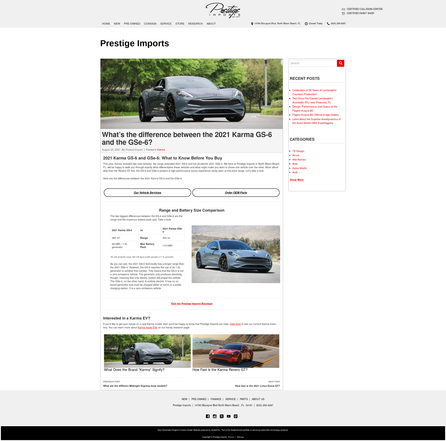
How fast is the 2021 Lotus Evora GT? (257, 383)
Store (179, 23)
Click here (235, 324)
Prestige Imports (134, 43)
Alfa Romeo (299, 159)
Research (195, 23)
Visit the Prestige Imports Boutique (192, 303)
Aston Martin (299, 168)
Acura (295, 155)
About (211, 23)
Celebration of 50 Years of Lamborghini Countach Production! (314, 92)
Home (106, 23)
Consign (150, 23)
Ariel (294, 163)
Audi (294, 172)
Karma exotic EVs (147, 327)
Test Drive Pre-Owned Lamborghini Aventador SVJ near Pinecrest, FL (312, 100)
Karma (161, 149)
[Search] (340, 63)
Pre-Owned (132, 23)
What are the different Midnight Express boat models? (135, 383)
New (117, 23)
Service (166, 23)
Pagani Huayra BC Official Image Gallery (315, 114)
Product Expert (134, 149)
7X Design (298, 151)
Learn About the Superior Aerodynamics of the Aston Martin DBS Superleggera (316, 121)
